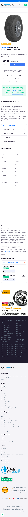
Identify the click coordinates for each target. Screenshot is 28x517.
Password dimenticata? (7, 441)
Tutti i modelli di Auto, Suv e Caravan (10, 408)
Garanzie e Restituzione (7, 418)
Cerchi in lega (4, 393)
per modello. (16, 90)
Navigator (21, 9)
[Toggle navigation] (19, 4)
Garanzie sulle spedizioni (7, 425)
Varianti (17, 78)
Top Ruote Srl (14, 511)
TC (25, 511)
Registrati (3, 437)
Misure (4, 78)
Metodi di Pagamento (6, 416)
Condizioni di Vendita (6, 422)
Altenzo (15, 9)
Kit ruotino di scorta (5, 400)
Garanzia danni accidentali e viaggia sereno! (14, 1)
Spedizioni (3, 414)
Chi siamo (3, 448)
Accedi (2, 439)
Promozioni (4, 452)
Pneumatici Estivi (5, 402)
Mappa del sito (4, 460)
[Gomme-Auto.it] (7, 4)
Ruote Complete (5, 398)
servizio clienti (8, 251)
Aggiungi (17, 64)
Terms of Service (15, 509)
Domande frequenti (5, 458)
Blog (2, 450)
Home (2, 9)
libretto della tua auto (17, 94)
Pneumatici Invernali (6, 404)
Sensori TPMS (4, 456)
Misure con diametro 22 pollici (11, 262)
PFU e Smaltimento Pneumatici (9, 420)
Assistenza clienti (5, 462)
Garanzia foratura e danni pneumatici (10, 427)
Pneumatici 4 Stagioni (6, 406)
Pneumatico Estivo (6, 43)
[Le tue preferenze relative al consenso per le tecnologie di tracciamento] (2, 514)
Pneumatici (8, 9)
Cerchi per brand (20, 320)
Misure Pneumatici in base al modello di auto (12, 454)
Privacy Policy (4, 431)
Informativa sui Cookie (6, 429)
